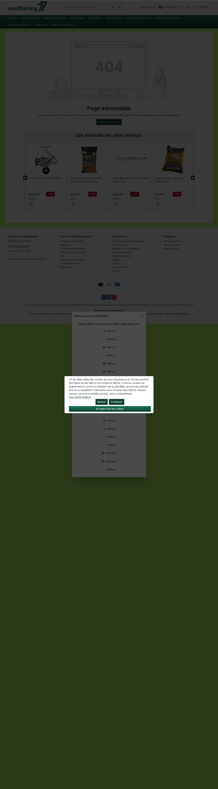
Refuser (101, 402)
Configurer (116, 402)
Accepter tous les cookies (110, 409)
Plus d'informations (80, 397)
